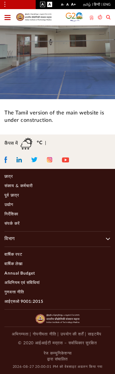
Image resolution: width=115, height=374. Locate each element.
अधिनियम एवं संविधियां (22, 283)
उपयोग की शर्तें (72, 334)
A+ (73, 5)
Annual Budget (19, 273)
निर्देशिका (11, 214)
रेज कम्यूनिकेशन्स (58, 353)
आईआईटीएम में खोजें (108, 18)
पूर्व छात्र (11, 195)
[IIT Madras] (34, 17)
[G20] (74, 17)
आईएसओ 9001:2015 (23, 302)
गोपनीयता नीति (44, 334)
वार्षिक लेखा (13, 264)
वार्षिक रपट (13, 254)
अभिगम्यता (20, 334)
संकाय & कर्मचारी (18, 186)
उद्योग (8, 205)
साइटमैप (94, 334)
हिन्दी (97, 4)
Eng (107, 4)
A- (62, 6)
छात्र (8, 176)
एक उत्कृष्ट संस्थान (91, 17)
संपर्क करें (12, 224)
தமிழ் (87, 4)
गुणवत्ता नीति (14, 292)
